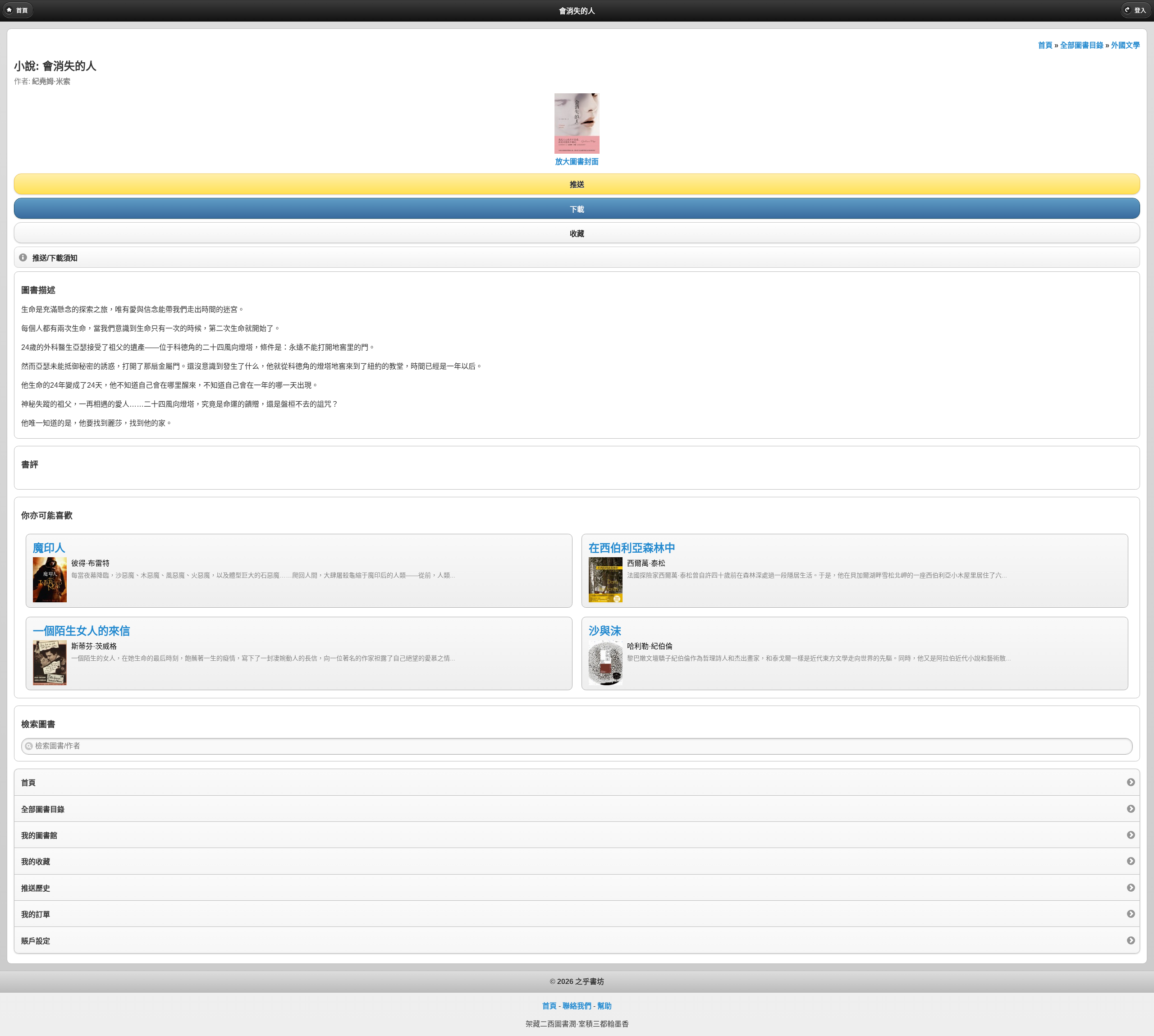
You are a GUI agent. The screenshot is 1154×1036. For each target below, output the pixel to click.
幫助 (604, 1006)
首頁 (1045, 45)
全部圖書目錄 (1082, 45)
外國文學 (1125, 45)
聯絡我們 (577, 1006)
